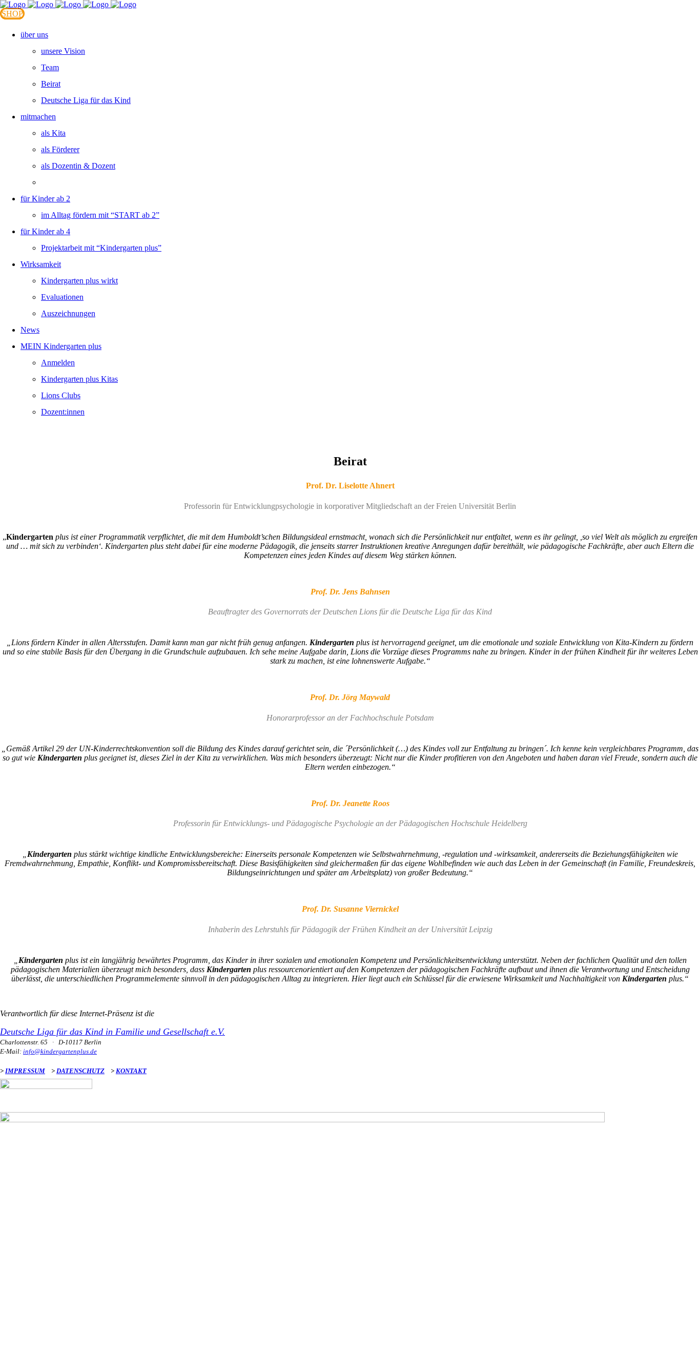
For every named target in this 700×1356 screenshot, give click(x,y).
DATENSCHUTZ (80, 1071)
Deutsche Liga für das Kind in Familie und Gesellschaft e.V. (112, 1031)
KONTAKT (131, 1071)
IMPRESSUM (25, 1071)
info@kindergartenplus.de (60, 1051)
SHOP (12, 13)
